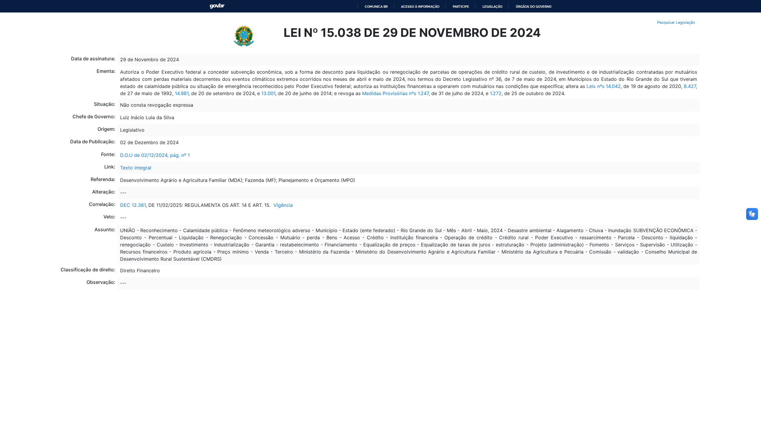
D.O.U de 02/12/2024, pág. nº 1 (155, 155)
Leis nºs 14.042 (604, 86)
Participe (461, 6)
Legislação (492, 6)
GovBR (217, 6)
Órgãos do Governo (533, 6)
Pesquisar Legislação (676, 22)
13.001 (268, 93)
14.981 (181, 93)
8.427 (690, 86)
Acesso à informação (420, 6)
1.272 (495, 93)
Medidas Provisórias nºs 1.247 (395, 93)
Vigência (283, 205)
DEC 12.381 (133, 205)
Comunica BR (376, 6)
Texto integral (135, 168)
